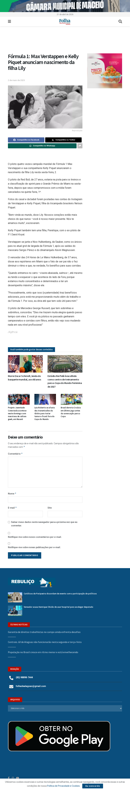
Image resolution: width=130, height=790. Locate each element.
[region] (65, 6)
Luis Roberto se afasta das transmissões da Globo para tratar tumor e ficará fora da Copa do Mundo (44, 413)
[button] (65, 41)
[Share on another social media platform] (79, 145)
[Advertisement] (104, 110)
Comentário (15, 453)
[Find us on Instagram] (13, 778)
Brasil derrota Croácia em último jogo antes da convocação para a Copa (71, 412)
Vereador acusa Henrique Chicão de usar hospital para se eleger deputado (58, 607)
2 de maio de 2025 (16, 80)
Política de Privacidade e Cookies (63, 786)
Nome (12, 493)
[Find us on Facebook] (9, 778)
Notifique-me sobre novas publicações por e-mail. (34, 547)
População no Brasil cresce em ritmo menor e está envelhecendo (43, 652)
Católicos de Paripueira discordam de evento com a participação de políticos (60, 593)
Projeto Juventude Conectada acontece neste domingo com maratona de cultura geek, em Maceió (17, 413)
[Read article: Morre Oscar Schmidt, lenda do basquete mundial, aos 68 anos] (25, 364)
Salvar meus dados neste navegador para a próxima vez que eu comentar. (44, 524)
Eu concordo (92, 786)
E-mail (12, 507)
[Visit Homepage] (65, 21)
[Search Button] (120, 21)
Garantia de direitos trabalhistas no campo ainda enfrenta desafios (44, 632)
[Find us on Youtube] (17, 778)
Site (50, 507)
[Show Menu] (9, 21)
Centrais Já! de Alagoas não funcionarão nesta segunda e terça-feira (44, 642)
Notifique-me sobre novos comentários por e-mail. (35, 537)
